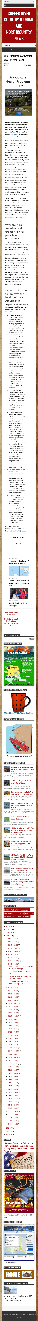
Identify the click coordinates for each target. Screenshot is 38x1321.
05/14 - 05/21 (13, 1064)
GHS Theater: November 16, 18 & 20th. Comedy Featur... (20, 983)
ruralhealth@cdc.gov (19, 531)
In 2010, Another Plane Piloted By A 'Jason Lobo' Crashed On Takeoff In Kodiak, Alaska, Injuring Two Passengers (22, 857)
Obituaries (18, 917)
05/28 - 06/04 (13, 1057)
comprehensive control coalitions (16, 348)
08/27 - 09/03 (13, 1016)
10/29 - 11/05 (13, 987)
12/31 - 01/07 (13, 938)
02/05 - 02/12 (13, 1108)
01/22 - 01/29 (13, 1114)
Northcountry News (9, 917)
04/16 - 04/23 (13, 1076)
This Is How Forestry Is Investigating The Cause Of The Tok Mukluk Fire (22, 869)
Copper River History (9, 913)
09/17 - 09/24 (13, 1006)
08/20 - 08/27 (13, 1019)
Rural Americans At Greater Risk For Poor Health (20, 978)
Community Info (25, 910)
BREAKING (6, 910)
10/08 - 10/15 (13, 997)
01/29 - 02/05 (13, 1111)
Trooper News (26, 917)
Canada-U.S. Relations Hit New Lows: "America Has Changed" (20, 818)
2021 (8, 1131)
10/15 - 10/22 (13, 994)
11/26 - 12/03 (13, 954)
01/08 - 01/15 (13, 1121)
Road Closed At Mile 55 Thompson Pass (11, 614)
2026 (8, 926)
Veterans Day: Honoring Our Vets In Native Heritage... (20, 968)
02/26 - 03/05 (13, 1099)
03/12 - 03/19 (13, 1092)
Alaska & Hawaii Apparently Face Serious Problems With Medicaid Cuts (19, 583)
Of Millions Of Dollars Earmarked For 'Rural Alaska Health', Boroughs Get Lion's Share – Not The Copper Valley (22, 830)
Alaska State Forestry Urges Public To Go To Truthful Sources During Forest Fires (22, 793)
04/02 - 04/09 (13, 1083)
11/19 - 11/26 (13, 958)
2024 (8, 933)
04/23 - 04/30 (13, 1073)
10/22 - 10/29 (13, 991)
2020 (8, 1134)
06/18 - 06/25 (13, 1048)
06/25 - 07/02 (13, 1045)
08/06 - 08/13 (13, 1026)
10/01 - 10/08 (13, 1000)
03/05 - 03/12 (13, 1095)
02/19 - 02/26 (13, 1102)
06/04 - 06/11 (13, 1054)
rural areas (14, 134)
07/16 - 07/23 (13, 1035)
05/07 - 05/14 (13, 1067)
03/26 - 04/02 (13, 1086)
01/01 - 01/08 (13, 1124)
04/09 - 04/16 (13, 1079)
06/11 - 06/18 (13, 1051)
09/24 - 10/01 (13, 1003)
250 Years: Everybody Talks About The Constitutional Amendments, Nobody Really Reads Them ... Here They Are (19, 1147)
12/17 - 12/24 (13, 945)
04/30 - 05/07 (13, 1070)
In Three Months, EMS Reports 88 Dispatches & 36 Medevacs (19, 562)
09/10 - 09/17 (13, 1010)
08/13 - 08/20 (13, 1022)
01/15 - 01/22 (13, 1117)
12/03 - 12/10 (13, 951)
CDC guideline (14, 505)
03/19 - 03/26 (13, 1089)
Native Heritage (29, 913)
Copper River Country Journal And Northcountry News (19, 25)
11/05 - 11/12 (13, 964)
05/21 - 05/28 (13, 1060)
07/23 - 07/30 (13, 1032)
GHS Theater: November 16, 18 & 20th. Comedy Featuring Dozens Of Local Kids (11, 622)
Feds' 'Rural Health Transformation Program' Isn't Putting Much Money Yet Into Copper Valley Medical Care (22, 882)
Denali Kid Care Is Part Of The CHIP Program (18, 604)
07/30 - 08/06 (13, 1029)
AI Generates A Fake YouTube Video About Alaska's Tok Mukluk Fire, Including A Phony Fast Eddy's (22, 769)
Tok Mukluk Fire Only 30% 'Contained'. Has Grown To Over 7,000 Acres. (22, 782)
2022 (8, 1128)
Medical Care (8, 63)
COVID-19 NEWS (15, 910)
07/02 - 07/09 (13, 1041)
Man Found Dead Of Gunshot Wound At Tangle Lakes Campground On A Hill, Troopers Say (21, 844)
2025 (8, 929)
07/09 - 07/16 (13, 1038)
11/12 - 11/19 (13, 961)
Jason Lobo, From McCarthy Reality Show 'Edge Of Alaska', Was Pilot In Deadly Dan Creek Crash (22, 805)
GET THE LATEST (11, 49)
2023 (8, 936)
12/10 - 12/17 (13, 948)
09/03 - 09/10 (13, 1013)
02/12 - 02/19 (13, 1105)
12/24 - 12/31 (13, 942)
